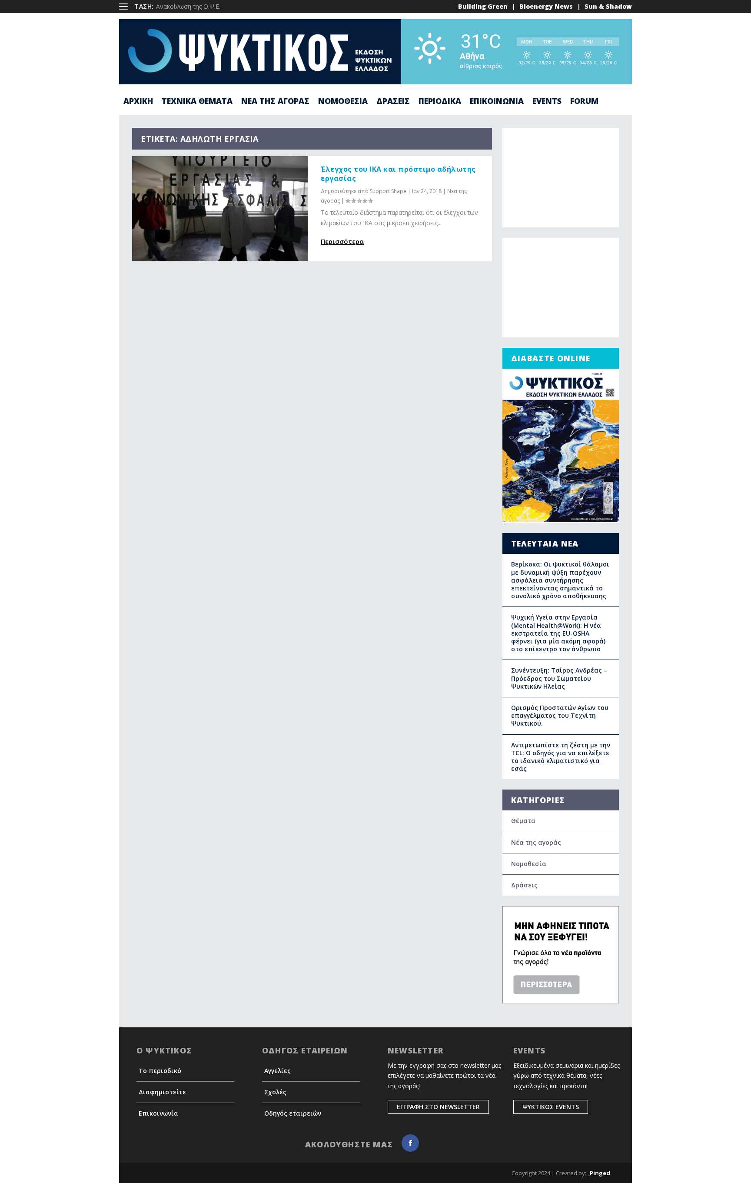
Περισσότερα (342, 241)
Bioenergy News (546, 6)
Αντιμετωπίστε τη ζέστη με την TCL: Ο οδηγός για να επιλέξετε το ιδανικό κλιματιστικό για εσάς (560, 757)
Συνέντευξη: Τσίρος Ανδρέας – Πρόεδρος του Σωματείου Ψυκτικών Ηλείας (559, 678)
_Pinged (599, 1173)
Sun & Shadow (608, 6)
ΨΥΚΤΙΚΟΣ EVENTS (550, 1107)
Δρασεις (393, 101)
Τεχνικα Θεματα (197, 101)
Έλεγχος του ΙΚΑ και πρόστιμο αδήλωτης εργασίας (398, 173)
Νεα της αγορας (275, 101)
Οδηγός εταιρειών (292, 1113)
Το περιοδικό (160, 1070)
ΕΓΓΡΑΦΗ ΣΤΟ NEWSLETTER (438, 1107)
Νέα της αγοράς (536, 842)
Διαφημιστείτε (162, 1092)
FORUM (584, 101)
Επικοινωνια (497, 101)
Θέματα (523, 820)
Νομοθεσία (528, 864)
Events (547, 101)
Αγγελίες (277, 1070)
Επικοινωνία (158, 1113)
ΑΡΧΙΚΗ (138, 101)
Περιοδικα (440, 101)
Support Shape (388, 191)
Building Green (483, 6)
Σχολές (275, 1092)
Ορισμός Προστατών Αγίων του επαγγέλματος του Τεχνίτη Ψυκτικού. (559, 715)
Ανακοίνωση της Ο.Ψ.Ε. (188, 6)
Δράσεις (524, 885)
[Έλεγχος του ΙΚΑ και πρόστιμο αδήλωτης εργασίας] (220, 208)
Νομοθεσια (343, 101)
